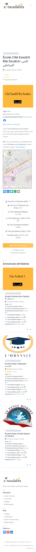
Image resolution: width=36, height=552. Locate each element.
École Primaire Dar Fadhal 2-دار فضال (17, 297)
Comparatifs (8, 517)
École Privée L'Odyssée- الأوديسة (16, 365)
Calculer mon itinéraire (12, 124)
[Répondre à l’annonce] (27, 330)
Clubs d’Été (7, 499)
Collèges (7, 502)
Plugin (29, 187)
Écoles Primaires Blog (11, 519)
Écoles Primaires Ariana (11, 53)
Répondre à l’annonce (18, 245)
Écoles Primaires (9, 496)
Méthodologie (8, 504)
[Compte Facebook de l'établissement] (4, 122)
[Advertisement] (18, 29)
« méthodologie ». (20, 147)
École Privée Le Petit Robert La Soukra (17, 434)
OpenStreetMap (17, 187)
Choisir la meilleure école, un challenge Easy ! (18, 545)
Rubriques (29, 548)
